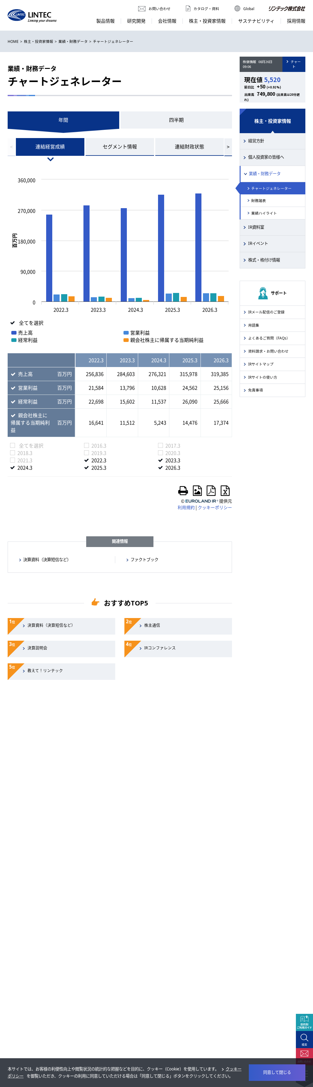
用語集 (253, 325)
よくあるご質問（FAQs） (269, 337)
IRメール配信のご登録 (266, 311)
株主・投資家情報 (38, 41)
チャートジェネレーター (271, 188)
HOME (13, 41)
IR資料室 (256, 227)
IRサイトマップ (261, 364)
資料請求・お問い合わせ (268, 351)
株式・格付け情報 (264, 260)
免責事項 (255, 390)
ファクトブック (144, 559)
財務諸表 (258, 200)
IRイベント (258, 243)
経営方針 (256, 141)
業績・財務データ (73, 41)
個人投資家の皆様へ (266, 157)
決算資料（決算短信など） (47, 559)
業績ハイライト (264, 213)
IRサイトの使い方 (262, 377)
